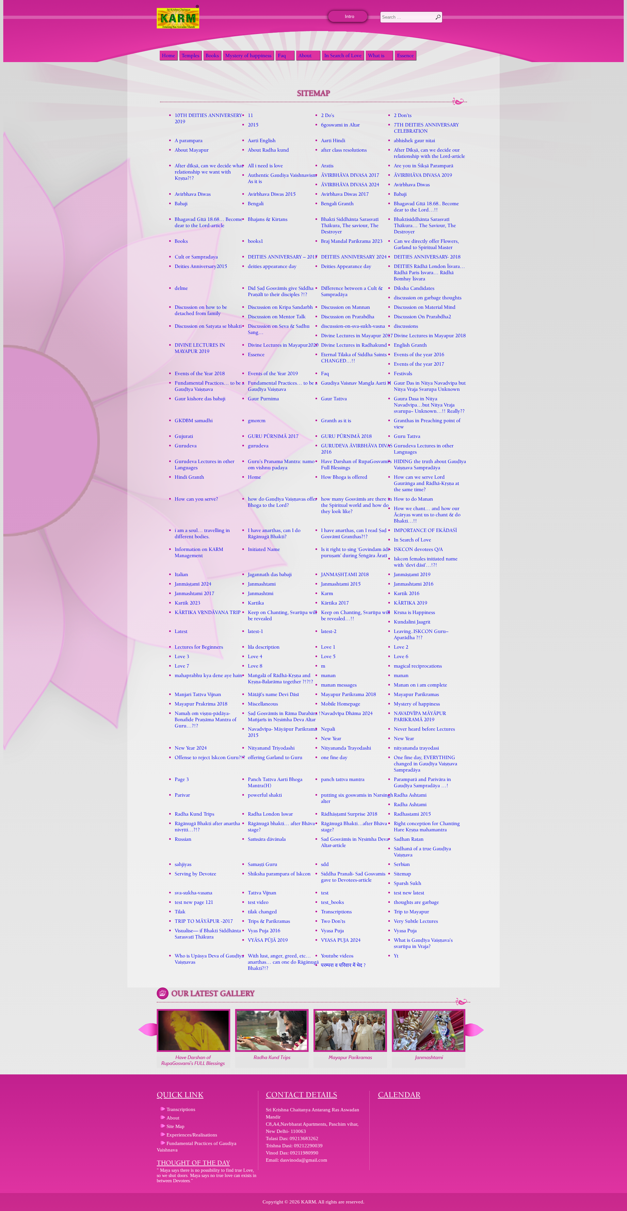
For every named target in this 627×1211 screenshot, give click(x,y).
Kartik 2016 (406, 593)
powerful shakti (265, 795)
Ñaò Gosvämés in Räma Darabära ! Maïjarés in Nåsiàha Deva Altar (284, 716)
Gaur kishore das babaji (200, 398)
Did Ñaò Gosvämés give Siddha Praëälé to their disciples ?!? (281, 291)
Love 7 (182, 666)
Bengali (256, 203)
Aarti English (262, 140)
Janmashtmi (260, 593)
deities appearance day (272, 266)
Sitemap (402, 874)
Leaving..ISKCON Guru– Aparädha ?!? (421, 634)
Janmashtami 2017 (194, 593)
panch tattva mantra (342, 779)
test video (258, 902)
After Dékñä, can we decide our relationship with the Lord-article (429, 153)
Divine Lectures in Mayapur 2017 (357, 335)
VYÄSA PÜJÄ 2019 (268, 940)
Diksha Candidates (414, 288)
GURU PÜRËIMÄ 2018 (346, 436)
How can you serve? (196, 499)
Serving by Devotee (195, 874)
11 (250, 115)
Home (168, 55)
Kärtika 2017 (335, 603)
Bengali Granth (337, 203)
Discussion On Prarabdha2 (422, 316)
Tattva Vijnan (262, 892)
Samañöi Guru (262, 864)
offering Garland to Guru (275, 757)
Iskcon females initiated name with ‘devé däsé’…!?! (426, 562)
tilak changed (262, 911)
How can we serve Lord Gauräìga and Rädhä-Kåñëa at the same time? (426, 483)
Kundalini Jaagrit (412, 622)
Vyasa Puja (332, 930)
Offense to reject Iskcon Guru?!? (210, 757)
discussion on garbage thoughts (427, 297)
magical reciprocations (418, 666)
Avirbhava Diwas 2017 (345, 194)
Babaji (400, 194)
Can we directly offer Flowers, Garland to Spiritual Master (426, 244)
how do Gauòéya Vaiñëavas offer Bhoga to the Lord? (282, 502)
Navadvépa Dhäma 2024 (347, 713)
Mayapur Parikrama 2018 (348, 694)
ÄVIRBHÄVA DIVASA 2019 (423, 175)
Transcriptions (336, 911)
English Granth (410, 345)
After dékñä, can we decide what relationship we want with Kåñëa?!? (209, 171)
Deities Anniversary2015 (201, 266)
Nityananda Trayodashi (346, 748)
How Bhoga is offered (344, 477)
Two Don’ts (333, 921)
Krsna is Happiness (414, 612)
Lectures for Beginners (199, 647)
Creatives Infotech (7, 1191)
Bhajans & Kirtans (267, 219)
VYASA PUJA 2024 (341, 940)
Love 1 (328, 647)
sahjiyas (183, 864)
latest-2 (328, 631)
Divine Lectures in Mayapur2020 (283, 345)
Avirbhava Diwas (412, 184)
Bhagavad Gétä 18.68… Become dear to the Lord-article (208, 222)
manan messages (339, 685)
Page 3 (182, 779)
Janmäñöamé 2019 (412, 574)
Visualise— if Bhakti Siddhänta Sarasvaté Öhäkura (208, 933)
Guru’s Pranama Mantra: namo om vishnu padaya (281, 464)
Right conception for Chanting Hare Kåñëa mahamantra (427, 826)
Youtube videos (337, 956)
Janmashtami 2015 (341, 584)
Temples (190, 55)
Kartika (256, 603)
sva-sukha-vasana (193, 892)
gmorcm (256, 420)
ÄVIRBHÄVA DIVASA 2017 (350, 175)
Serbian (402, 864)
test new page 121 (194, 902)
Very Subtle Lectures (416, 921)
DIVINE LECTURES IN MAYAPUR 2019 (200, 348)
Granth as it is (336, 420)
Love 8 (255, 666)
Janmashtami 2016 (413, 584)
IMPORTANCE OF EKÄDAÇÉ (425, 530)
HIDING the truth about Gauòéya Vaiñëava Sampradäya (430, 464)
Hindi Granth (189, 477)
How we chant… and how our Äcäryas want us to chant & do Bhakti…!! (427, 514)
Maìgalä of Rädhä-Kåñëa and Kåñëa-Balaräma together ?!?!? (280, 678)
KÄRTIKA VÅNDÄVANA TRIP (208, 612)
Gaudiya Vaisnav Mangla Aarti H (356, 383)
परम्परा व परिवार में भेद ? (343, 965)
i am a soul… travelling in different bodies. (202, 533)
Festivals (403, 373)
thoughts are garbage (416, 902)
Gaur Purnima (263, 398)
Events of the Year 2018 (200, 373)
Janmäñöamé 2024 (193, 584)
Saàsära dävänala (267, 839)
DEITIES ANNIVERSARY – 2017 (282, 257)
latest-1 (255, 631)
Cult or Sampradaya (196, 257)
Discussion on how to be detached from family (201, 310)
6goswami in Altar (340, 125)
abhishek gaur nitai (414, 140)
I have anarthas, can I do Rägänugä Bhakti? (274, 533)
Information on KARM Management (199, 552)
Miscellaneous (263, 704)
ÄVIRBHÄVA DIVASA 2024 (350, 184)
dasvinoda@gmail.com (303, 1160)
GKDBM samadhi (194, 420)
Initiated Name (264, 549)
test (325, 892)
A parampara (188, 140)
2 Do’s (327, 115)
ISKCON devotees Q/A (418, 549)
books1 (255, 241)
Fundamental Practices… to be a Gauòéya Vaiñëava (209, 386)
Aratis (327, 165)
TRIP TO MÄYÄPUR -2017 (204, 921)
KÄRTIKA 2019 (410, 603)
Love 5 (328, 656)
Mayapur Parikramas (416, 694)
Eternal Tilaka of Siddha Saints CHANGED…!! (354, 357)
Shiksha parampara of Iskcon (279, 874)
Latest (181, 631)
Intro (349, 16)
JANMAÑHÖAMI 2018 (345, 574)
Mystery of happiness (248, 55)
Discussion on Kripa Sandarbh (280, 307)
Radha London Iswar (270, 814)
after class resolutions (344, 150)
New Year (331, 738)
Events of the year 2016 (419, 354)
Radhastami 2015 (412, 814)
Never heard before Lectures (424, 729)
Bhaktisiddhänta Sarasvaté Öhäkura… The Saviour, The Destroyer (425, 225)
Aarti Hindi (333, 140)
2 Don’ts (402, 115)
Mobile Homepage (340, 704)
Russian (183, 839)
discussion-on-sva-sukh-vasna (353, 326)
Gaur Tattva (334, 398)
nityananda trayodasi (416, 748)
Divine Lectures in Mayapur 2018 (430, 335)
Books (212, 55)
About (305, 55)
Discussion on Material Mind (425, 307)
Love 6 (401, 656)
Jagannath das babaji (270, 574)
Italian (181, 574)
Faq (282, 55)
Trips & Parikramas (269, 921)
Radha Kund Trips (194, 814)
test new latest (409, 892)
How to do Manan (413, 499)
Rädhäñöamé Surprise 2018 (349, 814)
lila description (264, 647)
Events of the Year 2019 (273, 373)
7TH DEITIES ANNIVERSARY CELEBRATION (426, 128)
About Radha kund (268, 150)
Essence (405, 55)
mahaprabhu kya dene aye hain (208, 675)
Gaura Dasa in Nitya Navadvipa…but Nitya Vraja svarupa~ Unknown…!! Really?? (429, 404)
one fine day (334, 757)
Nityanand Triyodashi (271, 748)
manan (328, 675)
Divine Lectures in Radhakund (354, 345)
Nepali (328, 729)
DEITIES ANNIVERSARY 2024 (354, 257)
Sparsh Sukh (407, 883)
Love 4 (255, 656)
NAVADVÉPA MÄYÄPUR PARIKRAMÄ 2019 (420, 716)
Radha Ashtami (410, 795)
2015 (253, 125)
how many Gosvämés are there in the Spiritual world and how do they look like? (356, 505)
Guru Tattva (407, 436)
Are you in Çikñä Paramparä (423, 165)
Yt (396, 956)
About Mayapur (192, 150)
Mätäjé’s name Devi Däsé (273, 694)
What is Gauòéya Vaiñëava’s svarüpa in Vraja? (423, 943)
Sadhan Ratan (409, 839)
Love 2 (401, 647)
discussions (406, 326)
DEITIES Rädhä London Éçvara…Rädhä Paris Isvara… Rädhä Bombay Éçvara (429, 272)
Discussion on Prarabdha (347, 316)
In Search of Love (343, 55)
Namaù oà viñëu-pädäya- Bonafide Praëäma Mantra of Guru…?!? (205, 719)
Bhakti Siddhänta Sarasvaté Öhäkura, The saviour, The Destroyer (349, 225)
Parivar (182, 795)
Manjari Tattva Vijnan (198, 694)
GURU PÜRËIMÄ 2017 (273, 436)
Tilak (180, 911)
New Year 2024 (191, 748)
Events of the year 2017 (419, 364)
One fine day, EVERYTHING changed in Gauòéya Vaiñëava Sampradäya (425, 763)
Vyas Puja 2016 (264, 930)
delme (181, 288)
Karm (327, 593)
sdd (325, 864)
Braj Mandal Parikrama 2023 (351, 241)
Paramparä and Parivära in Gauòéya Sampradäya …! (422, 782)
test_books (332, 902)
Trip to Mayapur (411, 911)
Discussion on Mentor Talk (277, 316)
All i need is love (265, 165)
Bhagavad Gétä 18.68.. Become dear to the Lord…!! (426, 206)
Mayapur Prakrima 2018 (201, 704)
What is (376, 55)
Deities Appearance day (346, 266)
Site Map (176, 1126)
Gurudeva (186, 445)
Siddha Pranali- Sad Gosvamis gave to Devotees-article (353, 877)
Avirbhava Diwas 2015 (272, 194)
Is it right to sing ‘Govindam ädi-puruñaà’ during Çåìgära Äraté (356, 552)
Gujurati (184, 436)
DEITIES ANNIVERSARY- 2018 (427, 257)
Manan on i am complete (420, 685)
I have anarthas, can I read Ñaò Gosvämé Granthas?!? (354, 533)
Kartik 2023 (187, 603)
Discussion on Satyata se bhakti (208, 326)
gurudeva (258, 445)
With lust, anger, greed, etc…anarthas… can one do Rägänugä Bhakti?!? (283, 962)
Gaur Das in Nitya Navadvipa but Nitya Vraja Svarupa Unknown (430, 386)
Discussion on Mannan (345, 307)
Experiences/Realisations (192, 1134)
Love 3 (182, 656)
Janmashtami (262, 584)
